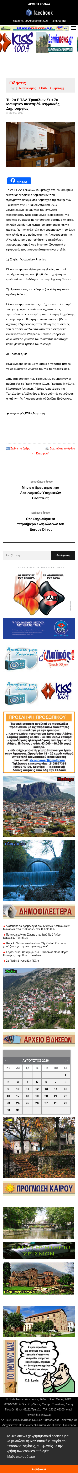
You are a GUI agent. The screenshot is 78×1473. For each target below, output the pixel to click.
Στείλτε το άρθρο (20, 448)
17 (18, 1096)
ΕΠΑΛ (43, 88)
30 (8, 1110)
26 (37, 1103)
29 (65, 1103)
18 (27, 1096)
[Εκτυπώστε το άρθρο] (47, 448)
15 (65, 1089)
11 (27, 1089)
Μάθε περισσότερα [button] (21, 1456)
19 (37, 1096)
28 (55, 1103)
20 (46, 1096)
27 (46, 1103)
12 (37, 1089)
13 (46, 1089)
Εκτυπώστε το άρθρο (62, 448)
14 (55, 1089)
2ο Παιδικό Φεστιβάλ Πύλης (22, 960)
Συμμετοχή (57, 88)
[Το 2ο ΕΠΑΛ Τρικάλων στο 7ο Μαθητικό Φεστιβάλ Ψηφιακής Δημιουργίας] (40, 144)
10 (18, 1089)
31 (18, 1110)
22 (65, 1096)
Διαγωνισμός (27, 88)
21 (55, 1096)
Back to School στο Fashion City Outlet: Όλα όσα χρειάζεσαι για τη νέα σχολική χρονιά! (34, 945)
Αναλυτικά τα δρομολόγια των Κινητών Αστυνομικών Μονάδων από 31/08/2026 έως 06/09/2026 (36, 927)
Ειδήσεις (17, 83)
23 (8, 1103)
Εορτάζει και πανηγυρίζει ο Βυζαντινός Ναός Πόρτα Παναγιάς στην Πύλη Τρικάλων (35, 953)
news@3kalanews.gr (39, 1414)
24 (18, 1103)
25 (27, 1103)
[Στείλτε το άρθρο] (8, 448)
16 (8, 1096)
